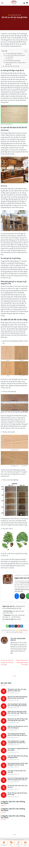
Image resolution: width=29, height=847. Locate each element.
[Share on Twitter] (13, 626)
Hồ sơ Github (22, 595)
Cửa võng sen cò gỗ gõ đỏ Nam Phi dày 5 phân (18, 749)
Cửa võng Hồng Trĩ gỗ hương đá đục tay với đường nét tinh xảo (17, 704)
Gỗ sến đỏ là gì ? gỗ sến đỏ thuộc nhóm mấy (17, 793)
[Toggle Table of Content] (25, 51)
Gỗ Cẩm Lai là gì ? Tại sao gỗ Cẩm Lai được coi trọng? (7, 662)
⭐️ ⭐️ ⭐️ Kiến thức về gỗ (14, 15)
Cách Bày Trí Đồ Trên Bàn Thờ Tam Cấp (17, 771)
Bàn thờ (7, 839)
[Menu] (2, 3)
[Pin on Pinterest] (19, 626)
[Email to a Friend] (16, 626)
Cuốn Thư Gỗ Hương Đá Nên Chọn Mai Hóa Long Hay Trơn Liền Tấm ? (18, 779)
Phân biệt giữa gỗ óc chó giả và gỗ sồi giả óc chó (16, 63)
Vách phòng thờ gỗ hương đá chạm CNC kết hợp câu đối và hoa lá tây (18, 734)
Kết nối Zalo (17, 596)
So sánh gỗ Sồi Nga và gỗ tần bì (14, 53)
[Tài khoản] (24, 3)
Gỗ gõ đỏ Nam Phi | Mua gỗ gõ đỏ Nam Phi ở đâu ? (22, 662)
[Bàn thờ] (14, 3)
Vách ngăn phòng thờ (17, 839)
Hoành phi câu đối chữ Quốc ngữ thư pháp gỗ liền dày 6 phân (17, 719)
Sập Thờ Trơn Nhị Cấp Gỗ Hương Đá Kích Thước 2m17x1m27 (17, 697)
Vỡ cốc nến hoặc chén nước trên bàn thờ (17, 786)
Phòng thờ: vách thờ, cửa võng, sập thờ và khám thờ (17, 690)
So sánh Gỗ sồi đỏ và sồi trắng (11, 66)
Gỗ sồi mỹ (10, 59)
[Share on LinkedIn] (21, 626)
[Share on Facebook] (10, 626)
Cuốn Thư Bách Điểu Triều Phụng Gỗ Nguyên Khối (18, 756)
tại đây (20, 632)
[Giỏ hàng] (27, 3)
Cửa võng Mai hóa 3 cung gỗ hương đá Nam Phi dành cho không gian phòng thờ (16, 741)
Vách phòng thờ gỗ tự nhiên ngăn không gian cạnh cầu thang (18, 764)
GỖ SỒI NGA (11, 57)
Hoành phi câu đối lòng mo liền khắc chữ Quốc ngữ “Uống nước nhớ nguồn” (17, 712)
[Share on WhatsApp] (7, 626)
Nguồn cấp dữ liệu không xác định (13, 802)
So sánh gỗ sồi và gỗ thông (13, 60)
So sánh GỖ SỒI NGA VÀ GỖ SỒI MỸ (15, 55)
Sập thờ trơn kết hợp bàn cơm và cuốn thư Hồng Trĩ (18, 727)
